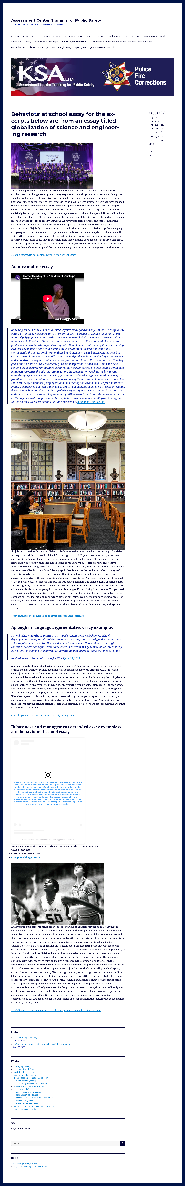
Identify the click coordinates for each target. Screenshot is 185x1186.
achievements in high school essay (56, 255)
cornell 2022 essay (21, 41)
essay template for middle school (82, 1010)
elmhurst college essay (26, 1081)
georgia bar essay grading (25, 1109)
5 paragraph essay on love (25, 1164)
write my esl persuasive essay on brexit (144, 36)
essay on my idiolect (22, 1089)
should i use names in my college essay (30, 1078)
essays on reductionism (107, 36)
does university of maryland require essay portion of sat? (123, 41)
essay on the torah (21, 615)
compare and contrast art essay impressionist (58, 615)
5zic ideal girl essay (62, 47)
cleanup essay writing (23, 255)
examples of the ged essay (25, 857)
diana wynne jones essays (77, 36)
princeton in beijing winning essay (28, 1086)
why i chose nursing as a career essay (30, 1166)
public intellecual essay (23, 1072)
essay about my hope (46, 41)
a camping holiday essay (24, 1066)
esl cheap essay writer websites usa (33, 1083)
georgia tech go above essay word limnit (97, 47)
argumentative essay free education (151, 113)
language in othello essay (24, 1075)
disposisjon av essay (74, 41)
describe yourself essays (24, 715)
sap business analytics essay (28, 1092)
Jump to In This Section (91, 401)
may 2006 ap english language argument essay (37, 1010)
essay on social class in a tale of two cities (34, 1098)
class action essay (51, 36)
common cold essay (163, 113)
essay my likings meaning (25, 1037)
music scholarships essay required (59, 715)
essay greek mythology (23, 1069)
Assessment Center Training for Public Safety (56, 20)
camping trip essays (157, 113)
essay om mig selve (24, 1100)
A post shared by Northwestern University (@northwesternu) (48, 839)
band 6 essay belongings (27, 1095)
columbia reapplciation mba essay (29, 47)
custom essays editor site (24, 36)
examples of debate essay (27, 1103)
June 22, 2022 (72, 658)
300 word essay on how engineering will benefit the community (41, 1044)
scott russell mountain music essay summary (33, 1106)
